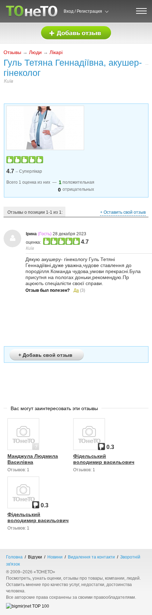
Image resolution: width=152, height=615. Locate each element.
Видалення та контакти (91, 557)
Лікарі (56, 52)
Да (76, 290)
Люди (35, 52)
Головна (14, 557)
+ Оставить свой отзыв (123, 212)
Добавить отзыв (76, 33)
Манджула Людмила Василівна (32, 459)
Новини (55, 557)
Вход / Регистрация (83, 11)
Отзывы (12, 52)
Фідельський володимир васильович (103, 459)
